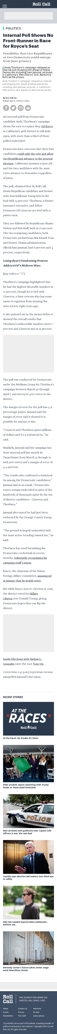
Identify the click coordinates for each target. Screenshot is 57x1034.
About (5, 1008)
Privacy (21, 1012)
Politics (13, 28)
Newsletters (8, 1016)
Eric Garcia (11, 98)
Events (6, 1012)
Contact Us (22, 1008)
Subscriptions (39, 1016)
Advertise (37, 1008)
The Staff (22, 1016)
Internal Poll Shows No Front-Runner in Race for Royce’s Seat (28, 40)
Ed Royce (47, 126)
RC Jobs (36, 1012)
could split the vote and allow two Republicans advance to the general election (28, 159)
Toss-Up (38, 664)
